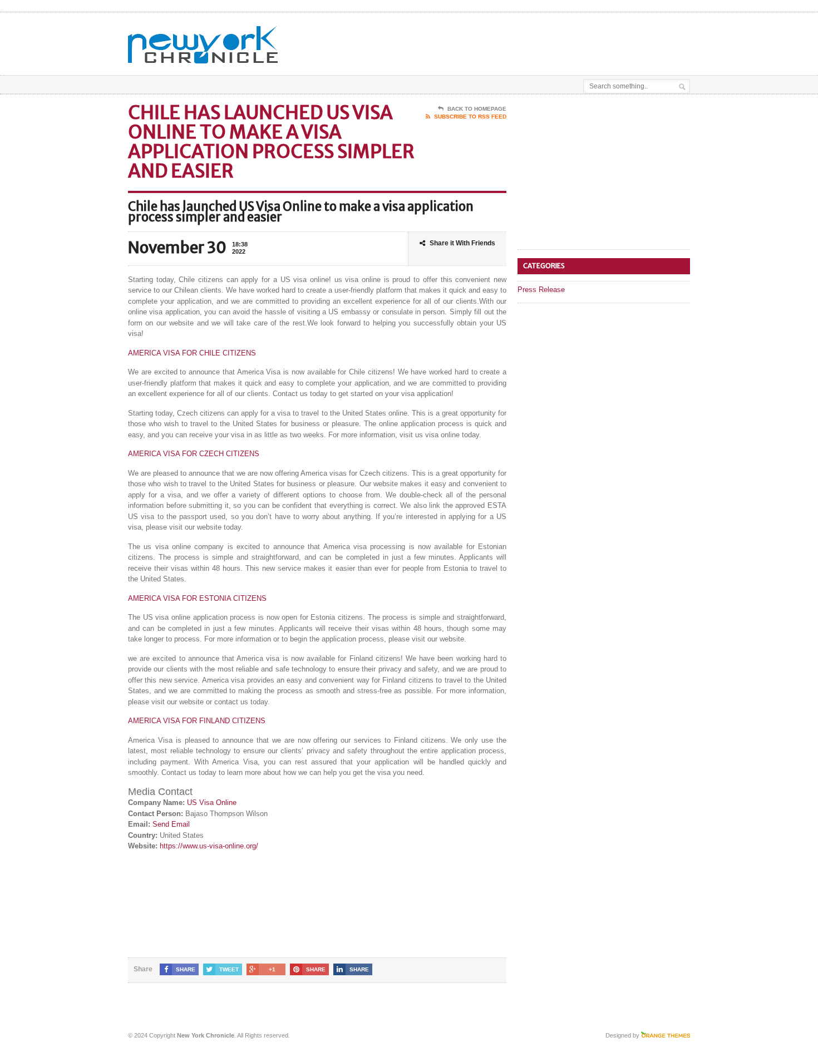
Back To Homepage (476, 109)
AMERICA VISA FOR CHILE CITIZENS (192, 353)
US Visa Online (211, 802)
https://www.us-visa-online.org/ (209, 846)
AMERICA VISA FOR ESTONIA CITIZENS (197, 598)
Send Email (171, 824)
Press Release (541, 289)
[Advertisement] (560, 40)
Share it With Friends (462, 243)
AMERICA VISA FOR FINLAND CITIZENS (196, 721)
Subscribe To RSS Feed (470, 116)
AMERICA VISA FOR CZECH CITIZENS (193, 454)
